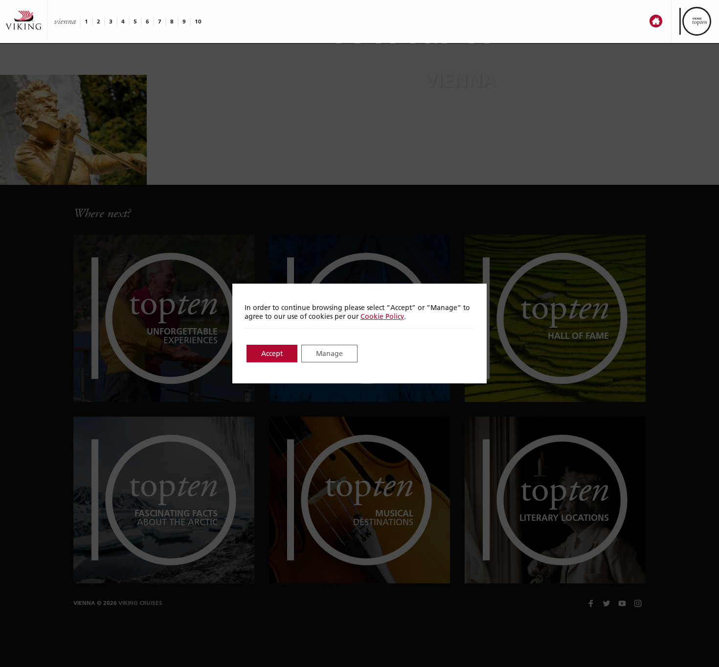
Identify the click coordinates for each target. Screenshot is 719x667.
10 (198, 21)
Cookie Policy (382, 316)
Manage (329, 353)
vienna (65, 21)
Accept (272, 353)
